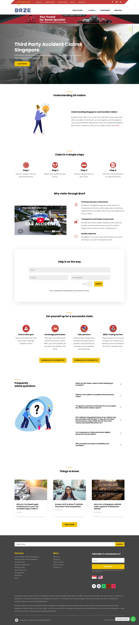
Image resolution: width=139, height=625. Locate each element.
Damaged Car (20, 573)
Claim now (22, 64)
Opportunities (50, 2)
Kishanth (60, 510)
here (117, 125)
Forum (72, 2)
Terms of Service (95, 571)
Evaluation (77, 10)
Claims (91, 10)
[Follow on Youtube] (109, 586)
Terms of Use (108, 620)
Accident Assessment (22, 565)
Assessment (105, 10)
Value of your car (20, 570)
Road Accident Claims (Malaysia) (26, 559)
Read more (69, 524)
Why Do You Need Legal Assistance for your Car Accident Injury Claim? (27, 506)
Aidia (20, 512)
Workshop (18, 575)
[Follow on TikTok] (113, 586)
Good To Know (62, 2)
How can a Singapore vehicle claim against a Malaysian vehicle (107, 506)
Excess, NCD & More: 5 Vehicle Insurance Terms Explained (69, 505)
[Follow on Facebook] (112, 2)
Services (117, 10)
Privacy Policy (118, 570)
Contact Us (81, 2)
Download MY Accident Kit (86, 360)
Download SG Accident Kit (52, 360)
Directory (56, 559)
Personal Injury (20, 562)
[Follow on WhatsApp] (120, 2)
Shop (16, 578)
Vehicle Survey (20, 567)
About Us (39, 2)
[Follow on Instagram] (116, 2)
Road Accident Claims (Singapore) (27, 557)
